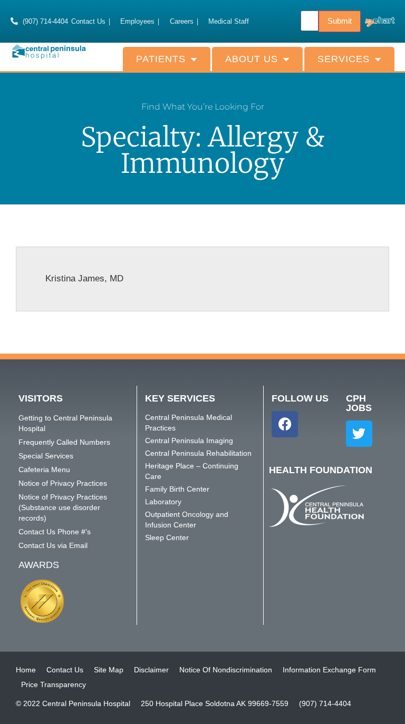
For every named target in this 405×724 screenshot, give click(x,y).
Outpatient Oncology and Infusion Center (186, 519)
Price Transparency (53, 684)
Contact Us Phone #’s (54, 531)
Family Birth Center (177, 489)
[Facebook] (285, 424)
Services (343, 59)
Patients (161, 59)
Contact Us (64, 670)
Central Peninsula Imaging (189, 440)
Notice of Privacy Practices (62, 483)
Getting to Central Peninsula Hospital (65, 423)
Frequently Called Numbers (64, 442)
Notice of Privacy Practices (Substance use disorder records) (62, 507)
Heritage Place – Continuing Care (191, 471)
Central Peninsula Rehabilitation (198, 453)
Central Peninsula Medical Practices (188, 422)
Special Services (45, 456)
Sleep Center (167, 537)
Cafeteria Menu (44, 469)
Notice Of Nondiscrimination (225, 670)
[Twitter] (359, 433)
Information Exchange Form (329, 670)
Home (26, 670)
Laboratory (163, 501)
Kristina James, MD (84, 278)
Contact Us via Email (53, 545)
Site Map (108, 670)
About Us (251, 59)
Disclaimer (151, 670)
